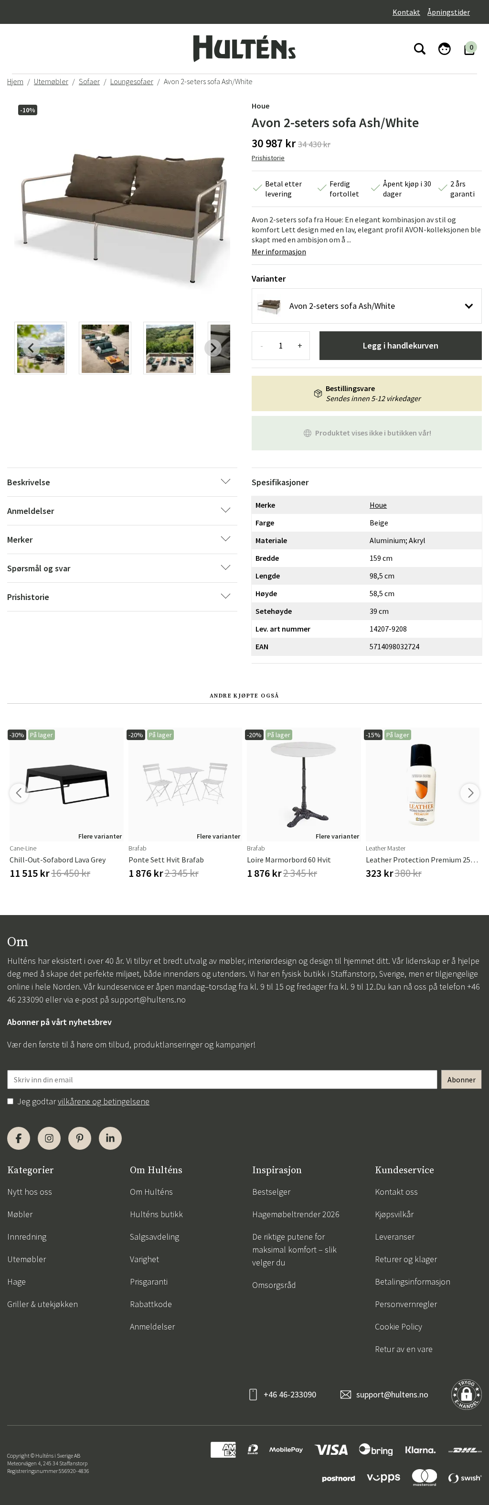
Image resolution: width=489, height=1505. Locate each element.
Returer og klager (406, 1259)
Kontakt (406, 12)
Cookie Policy (398, 1326)
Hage (16, 1281)
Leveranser (395, 1236)
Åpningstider (448, 12)
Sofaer (89, 81)
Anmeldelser (152, 1326)
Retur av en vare (404, 1348)
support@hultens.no (148, 999)
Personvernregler (406, 1303)
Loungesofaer (131, 81)
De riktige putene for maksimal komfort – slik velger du (294, 1249)
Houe (260, 105)
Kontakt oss (396, 1191)
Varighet (144, 1259)
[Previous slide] (31, 348)
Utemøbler (51, 81)
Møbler (19, 1214)
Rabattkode (151, 1303)
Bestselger (271, 1191)
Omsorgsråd (274, 1284)
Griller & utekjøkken (42, 1303)
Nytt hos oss (29, 1191)
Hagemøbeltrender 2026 (296, 1214)
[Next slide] (213, 348)
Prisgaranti (149, 1281)
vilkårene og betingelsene (103, 1101)
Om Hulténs (151, 1191)
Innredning (26, 1236)
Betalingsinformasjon (412, 1281)
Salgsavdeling (154, 1236)
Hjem (15, 81)
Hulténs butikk (156, 1214)
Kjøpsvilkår (394, 1214)
